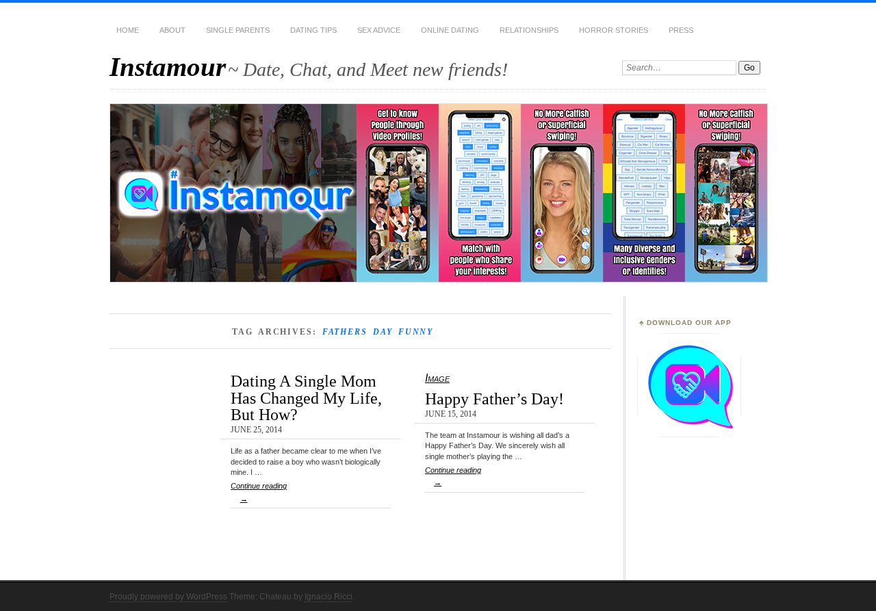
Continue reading (259, 492)
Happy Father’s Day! (494, 398)
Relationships (529, 30)
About (172, 30)
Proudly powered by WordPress (168, 596)
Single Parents (238, 30)
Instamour (168, 66)
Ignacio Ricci (328, 596)
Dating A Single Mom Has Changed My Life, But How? (306, 398)
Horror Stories (613, 30)
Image (437, 378)
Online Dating (450, 30)
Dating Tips (313, 30)
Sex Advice (378, 30)
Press (681, 30)
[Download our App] (689, 434)
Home (127, 30)
